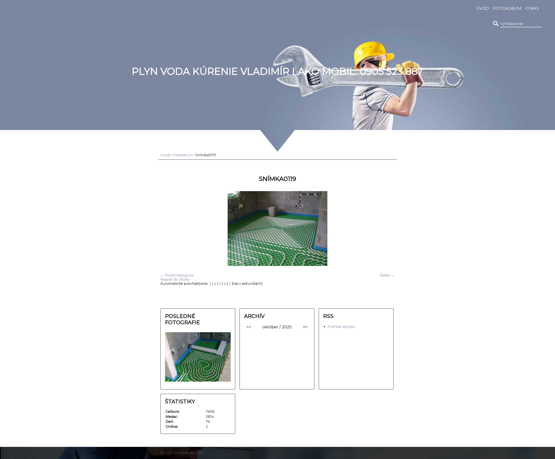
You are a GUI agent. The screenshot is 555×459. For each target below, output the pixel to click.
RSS (199, 453)
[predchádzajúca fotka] (167, 229)
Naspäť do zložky (175, 279)
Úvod (482, 8)
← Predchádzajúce (177, 275)
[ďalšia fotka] (387, 229)
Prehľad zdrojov (341, 327)
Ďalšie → (387, 275)
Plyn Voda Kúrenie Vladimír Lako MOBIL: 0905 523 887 (277, 71)
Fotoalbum (507, 8)
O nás (532, 8)
